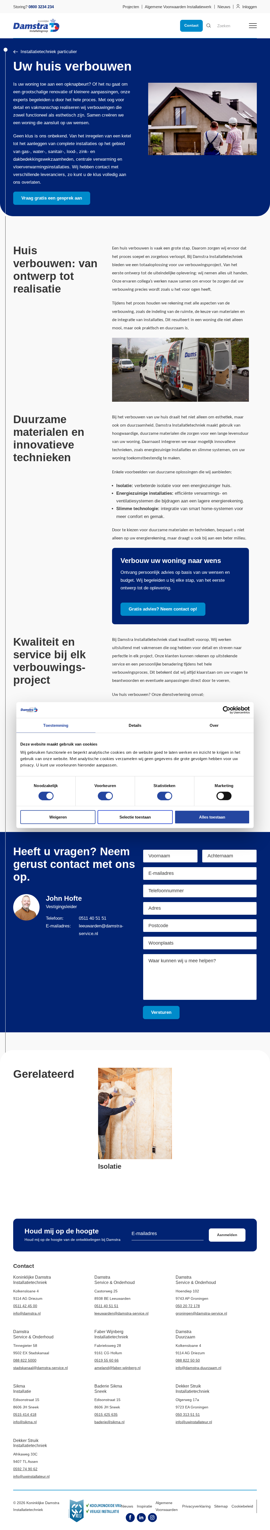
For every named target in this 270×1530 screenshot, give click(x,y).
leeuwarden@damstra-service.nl (121, 1313)
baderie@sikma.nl (109, 1422)
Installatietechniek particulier (49, 52)
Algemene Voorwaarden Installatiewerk (178, 7)
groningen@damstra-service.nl (201, 1313)
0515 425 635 (106, 1414)
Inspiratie (144, 1506)
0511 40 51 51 (92, 918)
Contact (191, 25)
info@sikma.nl (25, 1422)
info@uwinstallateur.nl (194, 1422)
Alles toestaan (212, 817)
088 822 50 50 (188, 1360)
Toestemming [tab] (55, 725)
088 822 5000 (24, 1360)
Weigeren (58, 817)
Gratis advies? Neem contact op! (163, 609)
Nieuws (224, 7)
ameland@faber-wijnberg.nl (117, 1368)
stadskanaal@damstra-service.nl (40, 1368)
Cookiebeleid (242, 1506)
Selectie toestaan (135, 817)
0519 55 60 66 (106, 1360)
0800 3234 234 (41, 6)
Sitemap (221, 1506)
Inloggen (249, 7)
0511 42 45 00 (25, 1306)
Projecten (131, 7)
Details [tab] (135, 725)
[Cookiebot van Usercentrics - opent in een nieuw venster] (227, 710)
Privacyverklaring (196, 1506)
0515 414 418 (24, 1414)
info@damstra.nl (27, 1313)
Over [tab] (214, 725)
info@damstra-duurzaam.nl (198, 1368)
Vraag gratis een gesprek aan (51, 198)
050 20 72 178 (188, 1306)
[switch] (105, 796)
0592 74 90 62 (25, 1469)
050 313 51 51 (188, 1414)
